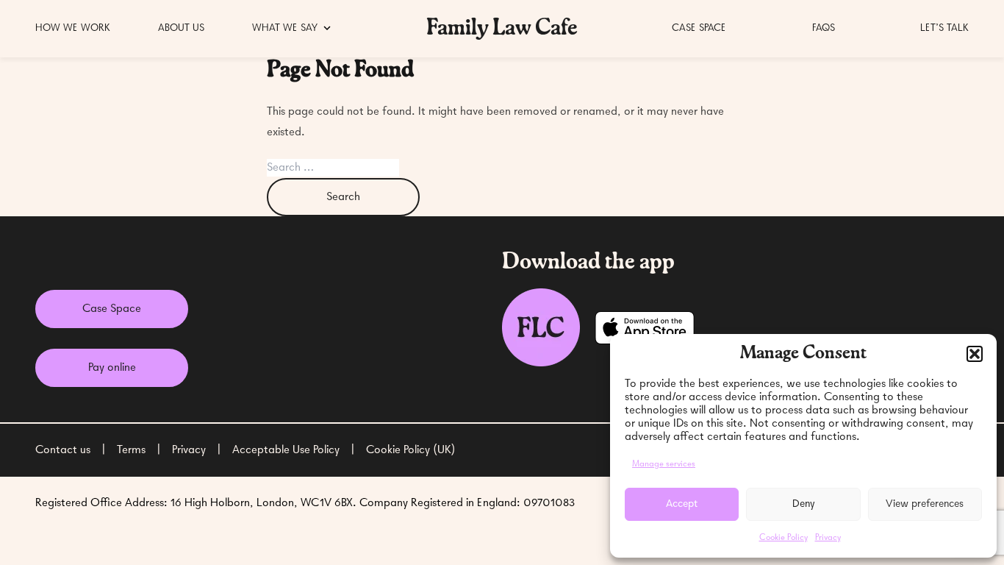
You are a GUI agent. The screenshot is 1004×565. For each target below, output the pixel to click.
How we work (72, 28)
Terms (131, 450)
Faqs (823, 28)
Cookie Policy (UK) (411, 450)
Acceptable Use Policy (286, 450)
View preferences (925, 504)
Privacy (828, 537)
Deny (803, 504)
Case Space (111, 309)
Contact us (62, 450)
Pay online (112, 368)
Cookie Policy (783, 537)
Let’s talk (944, 28)
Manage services (663, 464)
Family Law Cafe (502, 29)
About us (181, 28)
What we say (285, 28)
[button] (974, 354)
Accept (682, 504)
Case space (699, 28)
